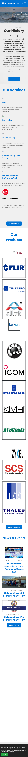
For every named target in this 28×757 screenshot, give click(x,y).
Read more (14, 79)
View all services (14, 223)
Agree (4, 754)
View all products (14, 527)
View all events (14, 625)
